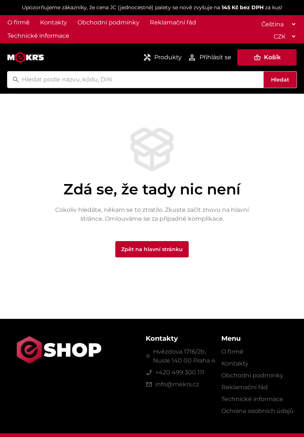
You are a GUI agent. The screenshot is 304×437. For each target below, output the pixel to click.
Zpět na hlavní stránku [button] (152, 249)
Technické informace (38, 35)
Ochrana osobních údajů (257, 410)
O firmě (18, 22)
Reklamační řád (173, 22)
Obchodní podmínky (108, 22)
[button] (267, 57)
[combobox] (142, 79)
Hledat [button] (280, 79)
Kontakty (53, 22)
